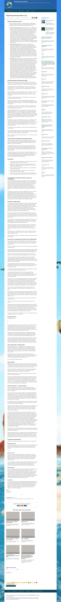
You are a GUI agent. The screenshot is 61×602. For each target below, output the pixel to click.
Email (18, 569)
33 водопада (43, 109)
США (15, 10)
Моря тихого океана (44, 134)
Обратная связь (14, 591)
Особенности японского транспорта (47, 157)
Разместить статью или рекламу (37, 591)
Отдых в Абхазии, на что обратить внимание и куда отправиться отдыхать (50, 28)
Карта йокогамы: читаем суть (46, 116)
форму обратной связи (15, 599)
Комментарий (8, 572)
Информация (48, 21)
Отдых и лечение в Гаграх (50, 20)
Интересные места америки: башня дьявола (12, 522)
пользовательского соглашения (28, 598)
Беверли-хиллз (24, 521)
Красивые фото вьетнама (45, 86)
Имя (7, 569)
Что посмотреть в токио (45, 164)
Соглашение (28, 591)
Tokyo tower (43, 172)
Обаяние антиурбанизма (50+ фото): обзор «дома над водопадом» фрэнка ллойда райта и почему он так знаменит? (27, 556)
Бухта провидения (25, 538)
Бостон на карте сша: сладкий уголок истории (12, 539)
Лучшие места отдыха (20, 1)
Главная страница (10, 10)
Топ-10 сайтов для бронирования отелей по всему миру (12, 555)
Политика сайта (21, 591)
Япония (32, 10)
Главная (8, 591)
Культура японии (44, 71)
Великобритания (21, 10)
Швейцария (27, 10)
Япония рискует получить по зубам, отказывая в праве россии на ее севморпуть (47, 126)
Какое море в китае (44, 93)
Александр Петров (9, 497)
